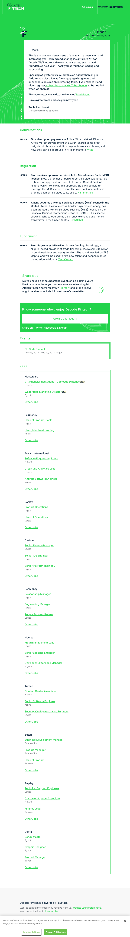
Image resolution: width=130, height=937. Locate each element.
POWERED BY (103, 7)
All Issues (87, 7)
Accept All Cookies (56, 932)
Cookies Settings (31, 932)
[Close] (124, 920)
